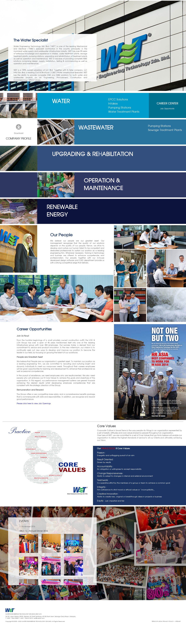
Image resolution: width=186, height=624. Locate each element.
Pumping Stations (119, 108)
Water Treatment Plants (123, 112)
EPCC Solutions (118, 99)
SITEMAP (178, 621)
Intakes (113, 103)
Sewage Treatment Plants (165, 130)
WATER (61, 101)
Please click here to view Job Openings (34, 403)
